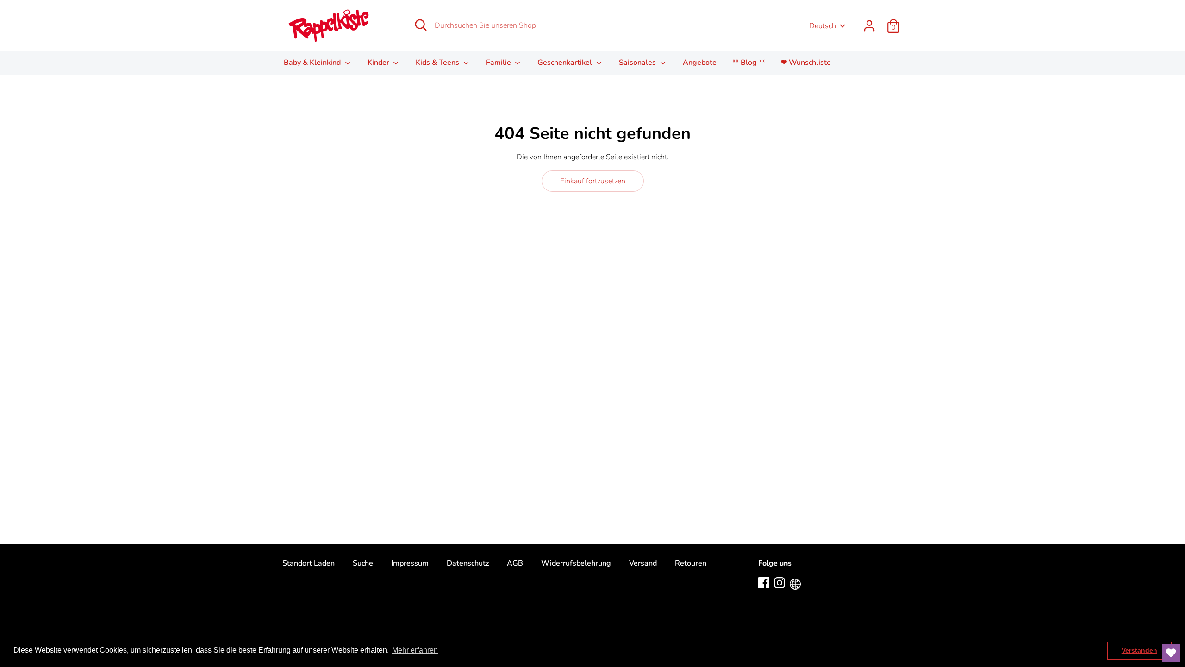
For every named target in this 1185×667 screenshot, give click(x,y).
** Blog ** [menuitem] (748, 62)
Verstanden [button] (1139, 650)
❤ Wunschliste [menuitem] (806, 62)
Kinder (379, 62)
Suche (363, 563)
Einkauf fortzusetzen (592, 181)
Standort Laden (308, 563)
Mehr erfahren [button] (415, 650)
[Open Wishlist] (1171, 653)
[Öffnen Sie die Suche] (421, 25)
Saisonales (638, 62)
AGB (515, 563)
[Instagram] (779, 582)
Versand (643, 563)
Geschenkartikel (565, 62)
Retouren (690, 563)
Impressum (410, 563)
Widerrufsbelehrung (576, 563)
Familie (499, 62)
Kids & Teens (438, 62)
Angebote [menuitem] (700, 62)
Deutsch (822, 26)
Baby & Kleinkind (313, 62)
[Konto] (869, 22)
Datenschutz (468, 563)
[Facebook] (763, 582)
